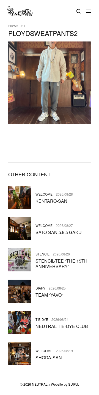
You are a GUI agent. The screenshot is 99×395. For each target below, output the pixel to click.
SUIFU (73, 384)
